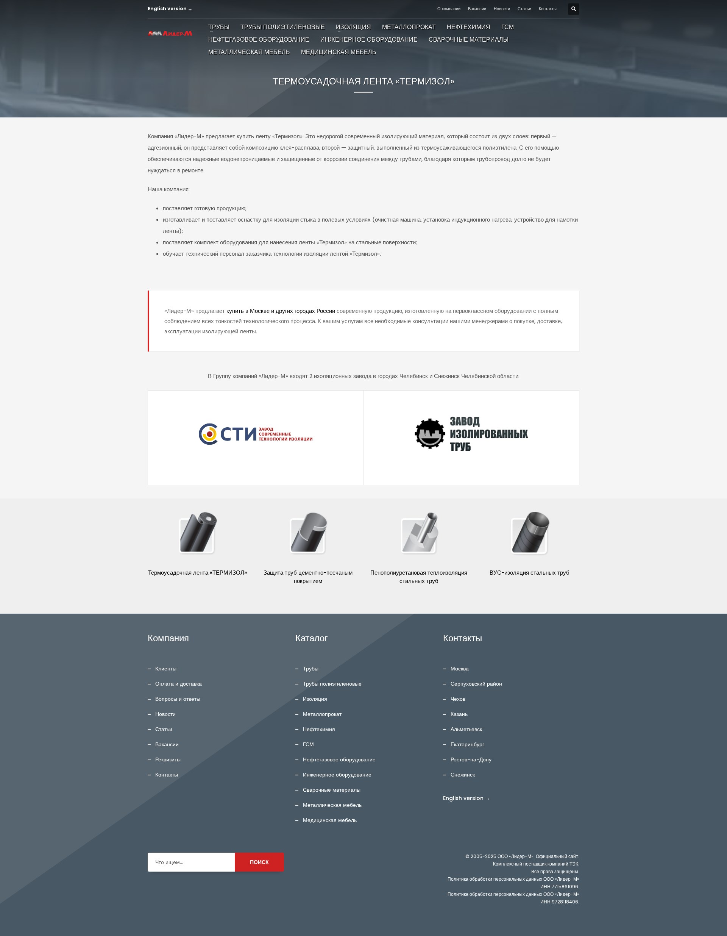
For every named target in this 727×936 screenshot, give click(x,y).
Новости (502, 9)
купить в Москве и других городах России (280, 311)
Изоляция (315, 699)
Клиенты (165, 668)
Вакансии (477, 9)
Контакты (548, 9)
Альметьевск (466, 729)
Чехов (458, 699)
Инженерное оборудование (337, 774)
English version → (170, 8)
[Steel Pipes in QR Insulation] (530, 534)
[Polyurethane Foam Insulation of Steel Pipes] (419, 534)
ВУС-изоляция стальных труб (529, 573)
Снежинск (463, 774)
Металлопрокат (322, 714)
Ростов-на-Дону (471, 759)
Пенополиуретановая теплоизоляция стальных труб (418, 577)
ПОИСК (259, 862)
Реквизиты (168, 759)
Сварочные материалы (331, 790)
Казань (459, 714)
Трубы (310, 668)
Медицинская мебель (330, 820)
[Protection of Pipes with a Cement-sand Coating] (308, 534)
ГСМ (308, 744)
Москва (460, 668)
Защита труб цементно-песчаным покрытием (308, 577)
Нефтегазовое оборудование (339, 759)
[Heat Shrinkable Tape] (197, 534)
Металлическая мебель (332, 805)
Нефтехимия (319, 729)
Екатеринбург (467, 744)
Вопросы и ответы (177, 699)
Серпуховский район (476, 684)
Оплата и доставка (178, 684)
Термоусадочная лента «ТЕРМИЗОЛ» (197, 573)
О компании (448, 9)
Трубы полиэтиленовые (332, 684)
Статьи (524, 9)
